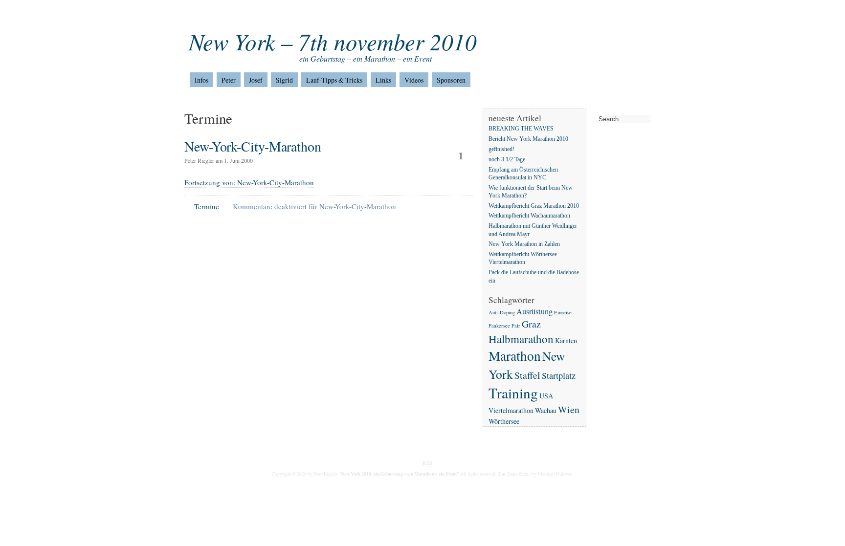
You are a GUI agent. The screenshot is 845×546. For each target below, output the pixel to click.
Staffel (527, 375)
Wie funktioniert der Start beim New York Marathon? (531, 192)
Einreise (563, 312)
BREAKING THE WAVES (521, 129)
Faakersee (499, 325)
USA (546, 395)
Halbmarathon (521, 338)
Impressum (228, 14)
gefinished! (501, 149)
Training (513, 392)
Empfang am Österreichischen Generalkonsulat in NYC (523, 174)
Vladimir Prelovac (554, 474)
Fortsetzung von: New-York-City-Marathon (249, 182)
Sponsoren (451, 80)
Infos (201, 80)
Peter (229, 80)
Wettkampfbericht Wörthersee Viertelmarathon (523, 259)
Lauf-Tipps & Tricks (334, 80)
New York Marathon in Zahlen (524, 244)
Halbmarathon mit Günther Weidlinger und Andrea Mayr (533, 230)
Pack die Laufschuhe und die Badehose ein (534, 277)
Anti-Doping (502, 312)
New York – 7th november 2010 (333, 41)
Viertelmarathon (511, 410)
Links (383, 80)
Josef (256, 80)
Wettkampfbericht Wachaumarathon (529, 216)
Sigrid (284, 80)
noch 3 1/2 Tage (507, 159)
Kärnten (566, 340)
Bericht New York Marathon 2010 (528, 139)
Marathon (515, 356)
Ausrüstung (534, 311)
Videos (413, 80)
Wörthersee (504, 421)
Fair (515, 325)
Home (192, 14)
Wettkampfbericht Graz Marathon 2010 (534, 206)
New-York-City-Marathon (252, 146)
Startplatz (559, 375)
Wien (568, 409)
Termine (206, 206)
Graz (531, 323)
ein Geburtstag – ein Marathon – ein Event (365, 58)
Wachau (545, 410)
